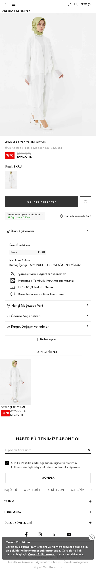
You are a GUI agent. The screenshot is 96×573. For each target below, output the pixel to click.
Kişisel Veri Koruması (48, 567)
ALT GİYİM (77, 490)
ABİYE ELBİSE (32, 490)
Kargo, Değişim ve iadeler (30, 327)
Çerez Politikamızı (41, 554)
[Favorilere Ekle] (85, 201)
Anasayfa (8, 10)
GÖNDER (48, 477)
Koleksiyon (23, 10)
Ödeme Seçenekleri (25, 316)
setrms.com (27, 546)
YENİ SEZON (56, 490)
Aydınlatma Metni (48, 562)
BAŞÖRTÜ (10, 490)
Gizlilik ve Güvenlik (20, 562)
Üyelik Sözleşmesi (76, 562)
